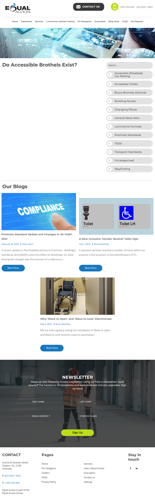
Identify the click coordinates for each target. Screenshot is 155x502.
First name (38, 402)
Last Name (85, 402)
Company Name (88, 416)
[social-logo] (131, 468)
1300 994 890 (126, 6)
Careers (45, 472)
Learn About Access (94, 468)
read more (13, 268)
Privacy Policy (49, 481)
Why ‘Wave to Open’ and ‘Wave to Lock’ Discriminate (76, 318)
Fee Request (137, 21)
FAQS (125, 21)
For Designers (85, 21)
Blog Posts (114, 21)
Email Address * (41, 416)
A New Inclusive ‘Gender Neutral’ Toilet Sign (109, 238)
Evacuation (100, 21)
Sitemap (88, 481)
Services (39, 21)
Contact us (89, 477)
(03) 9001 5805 (145, 6)
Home (15, 21)
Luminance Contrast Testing (60, 21)
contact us (91, 6)
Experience (26, 21)
